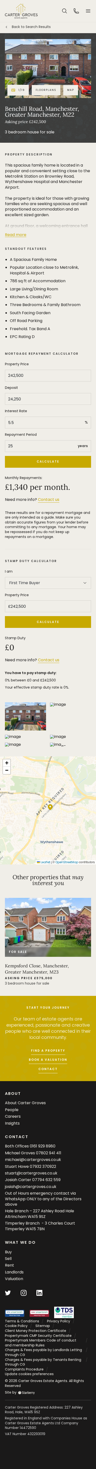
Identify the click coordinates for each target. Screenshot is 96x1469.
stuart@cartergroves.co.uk (31, 1173)
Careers (13, 1116)
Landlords (14, 1272)
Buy (8, 1252)
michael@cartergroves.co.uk (33, 1159)
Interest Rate (16, 411)
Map (70, 90)
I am (9, 571)
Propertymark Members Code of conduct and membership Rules (40, 1343)
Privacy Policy (58, 1321)
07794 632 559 (46, 1180)
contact (48, 1069)
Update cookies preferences (29, 1373)
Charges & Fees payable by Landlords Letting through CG (43, 1352)
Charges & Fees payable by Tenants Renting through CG (43, 1362)
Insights (12, 1123)
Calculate (48, 461)
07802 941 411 (48, 1153)
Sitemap (42, 1325)
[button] (88, 11)
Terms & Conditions (22, 1321)
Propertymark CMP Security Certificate (38, 1335)
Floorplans (46, 90)
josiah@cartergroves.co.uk (30, 1186)
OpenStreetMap (66, 862)
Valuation (14, 1279)
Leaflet (45, 862)
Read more (15, 235)
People (11, 1110)
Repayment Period (21, 434)
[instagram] (24, 1292)
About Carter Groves (25, 1103)
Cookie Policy (16, 1325)
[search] (64, 11)
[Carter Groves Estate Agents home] (21, 11)
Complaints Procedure (24, 1369)
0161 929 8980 (42, 1146)
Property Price (17, 364)
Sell (8, 1258)
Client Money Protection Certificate (35, 1330)
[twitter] (8, 1292)
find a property (48, 1050)
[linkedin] (39, 1292)
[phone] (76, 11)
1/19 (21, 90)
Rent (9, 1265)
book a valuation (48, 1060)
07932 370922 (43, 1166)
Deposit (11, 387)
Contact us (48, 499)
